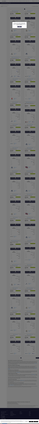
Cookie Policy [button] (21, 421)
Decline (31, 421)
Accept (36, 421)
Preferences (26, 421)
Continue (19, 26)
